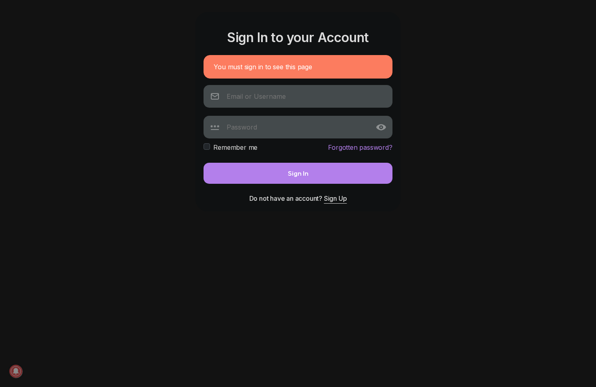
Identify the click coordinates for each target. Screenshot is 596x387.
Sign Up (335, 198)
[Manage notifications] (15, 371)
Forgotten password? (360, 147)
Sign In (298, 173)
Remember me (235, 147)
